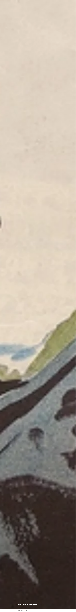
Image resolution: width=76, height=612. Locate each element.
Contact (26, 610)
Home (19, 610)
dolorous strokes (28, 605)
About (22, 610)
